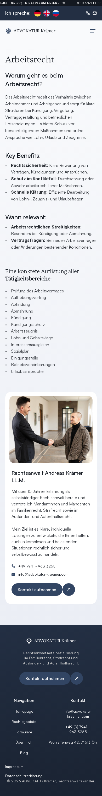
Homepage (24, 711)
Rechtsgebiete (24, 721)
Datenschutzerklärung (24, 775)
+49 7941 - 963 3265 (36, 566)
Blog (24, 752)
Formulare (24, 732)
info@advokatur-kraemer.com (43, 574)
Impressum (14, 766)
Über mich (23, 742)
